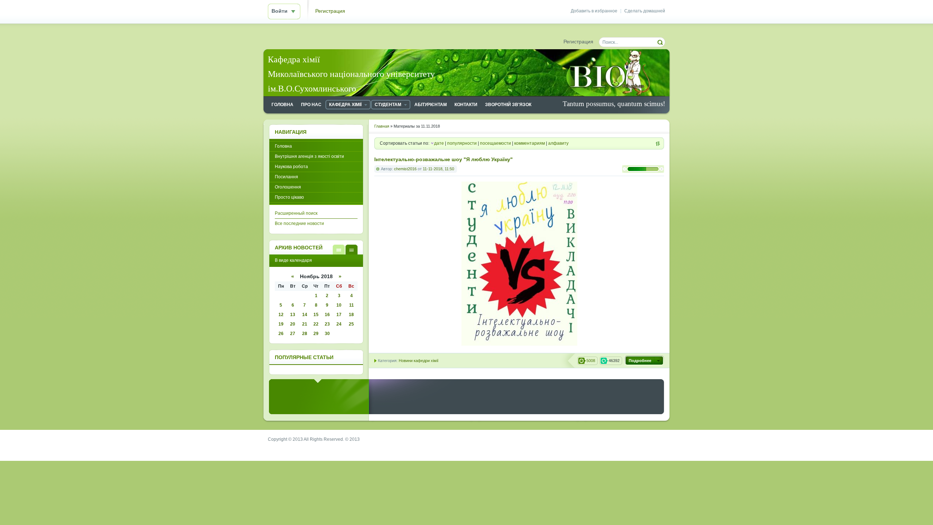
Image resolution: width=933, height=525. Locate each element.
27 (292, 333)
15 (316, 314)
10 (338, 305)
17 (338, 314)
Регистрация (330, 11)
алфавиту (558, 143)
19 (281, 324)
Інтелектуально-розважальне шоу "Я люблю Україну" (443, 159)
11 (351, 305)
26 (281, 333)
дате (439, 143)
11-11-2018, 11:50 (438, 169)
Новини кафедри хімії (418, 360)
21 (304, 324)
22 (316, 324)
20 (292, 324)
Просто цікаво (289, 197)
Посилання (286, 176)
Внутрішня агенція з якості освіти (309, 156)
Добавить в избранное (594, 10)
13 (292, 314)
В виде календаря (352, 249)
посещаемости (495, 143)
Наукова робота (291, 166)
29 (316, 333)
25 (351, 324)
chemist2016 (405, 169)
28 (304, 333)
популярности (462, 143)
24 (338, 324)
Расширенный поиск (296, 213)
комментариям (529, 143)
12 (281, 314)
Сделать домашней (644, 10)
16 (327, 314)
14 (304, 314)
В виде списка (339, 249)
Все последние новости (299, 223)
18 (351, 314)
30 (327, 333)
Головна (283, 146)
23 (327, 324)
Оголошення (288, 187)
